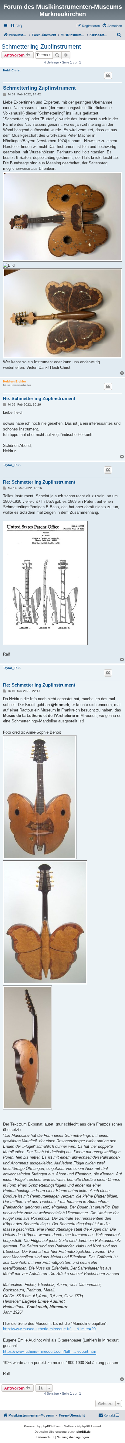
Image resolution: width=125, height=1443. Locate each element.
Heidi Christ (11, 70)
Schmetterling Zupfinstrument (41, 46)
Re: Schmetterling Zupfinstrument (39, 398)
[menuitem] (16, 25)
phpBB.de (83, 1431)
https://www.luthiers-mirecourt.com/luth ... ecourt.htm (49, 1351)
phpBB (46, 1426)
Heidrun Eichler (14, 381)
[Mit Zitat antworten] (108, 75)
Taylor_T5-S (12, 465)
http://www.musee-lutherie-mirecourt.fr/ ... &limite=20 (49, 1329)
